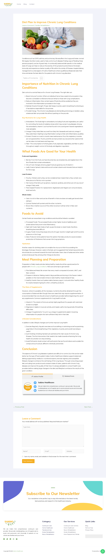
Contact (31, 4)
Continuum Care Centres (71, 525)
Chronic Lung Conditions (38, 266)
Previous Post (18, 407)
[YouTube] (16, 539)
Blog (25, 4)
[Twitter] (7, 539)
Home (19, 4)
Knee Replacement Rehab (71, 534)
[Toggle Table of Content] (40, 78)
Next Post (88, 407)
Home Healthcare (47, 528)
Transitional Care (47, 530)
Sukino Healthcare (46, 382)
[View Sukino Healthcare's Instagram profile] (35, 386)
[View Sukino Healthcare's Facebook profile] (35, 382)
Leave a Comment (28, 25)
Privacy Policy (89, 530)
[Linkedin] (10, 539)
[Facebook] (4, 539)
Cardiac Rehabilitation (42, 25)
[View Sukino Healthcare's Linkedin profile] (35, 390)
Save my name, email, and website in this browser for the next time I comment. (50, 456)
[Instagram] (13, 539)
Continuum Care (47, 525)
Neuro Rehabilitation (48, 534)
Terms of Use (89, 528)
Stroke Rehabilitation (48, 532)
